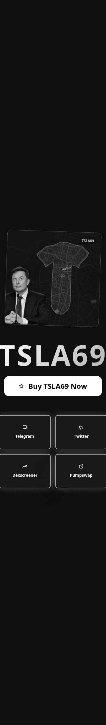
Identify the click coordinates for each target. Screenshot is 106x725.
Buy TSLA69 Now (57, 386)
